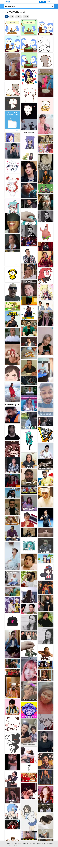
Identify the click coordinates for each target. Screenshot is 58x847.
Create (43, 1)
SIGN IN (48, 1)
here (22, 845)
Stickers (18, 16)
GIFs (12, 16)
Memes (26, 16)
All (6, 16)
